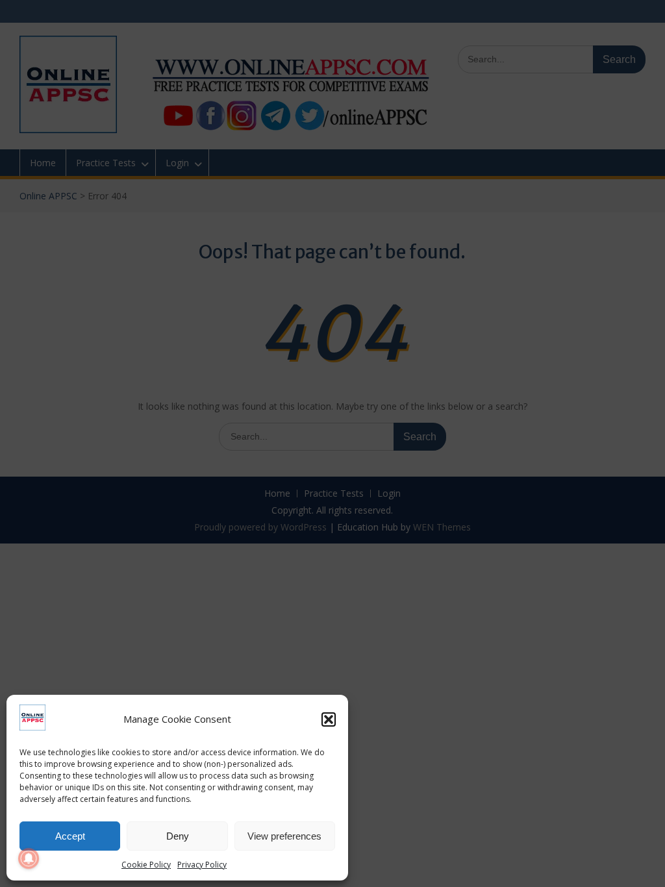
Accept (70, 836)
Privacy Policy (202, 864)
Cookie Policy (146, 864)
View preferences (284, 836)
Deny (177, 836)
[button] (328, 719)
